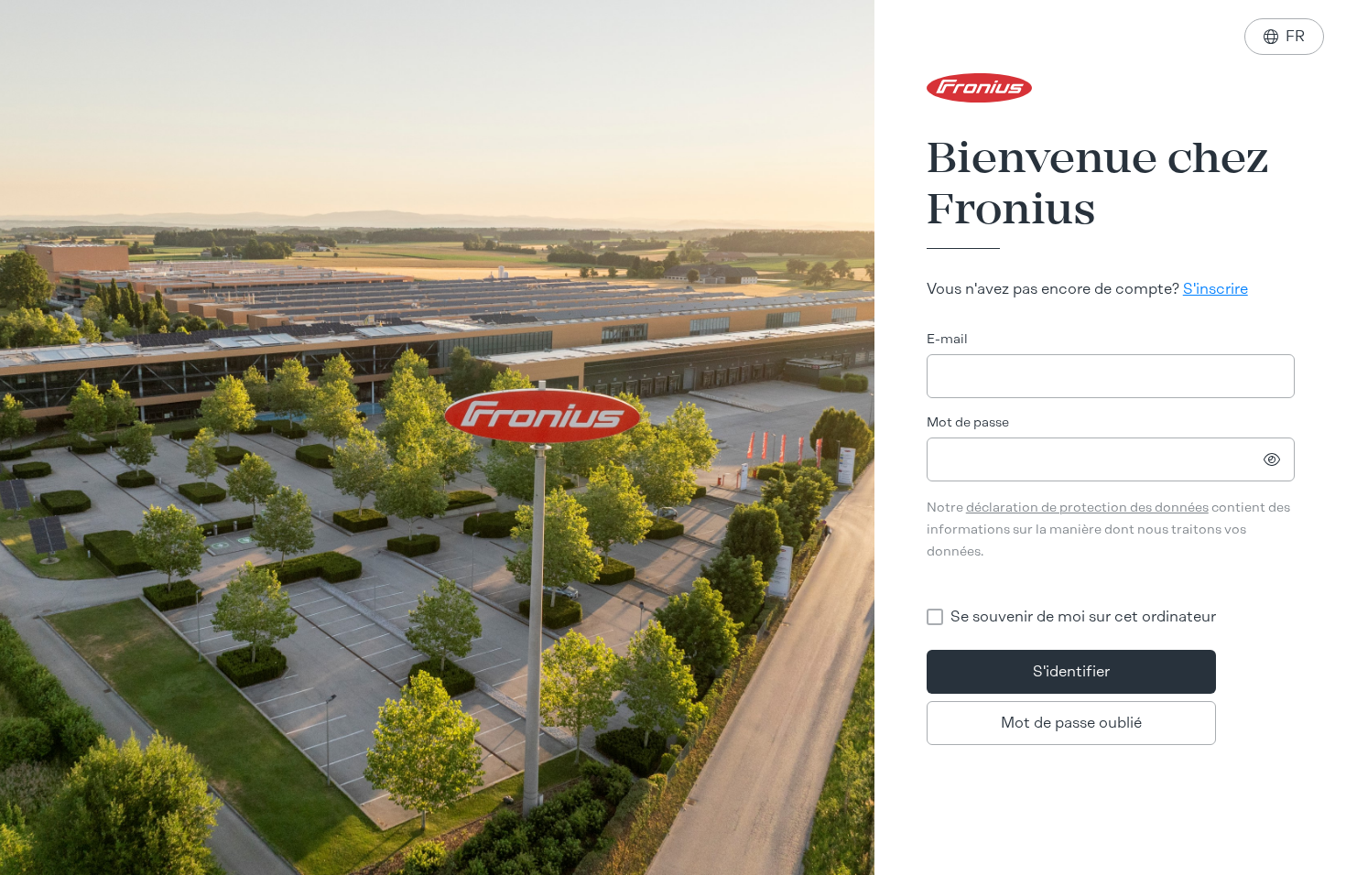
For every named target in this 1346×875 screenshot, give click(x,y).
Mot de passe (968, 422)
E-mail (947, 339)
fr (1284, 36)
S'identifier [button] (1071, 671)
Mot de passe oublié (1071, 722)
